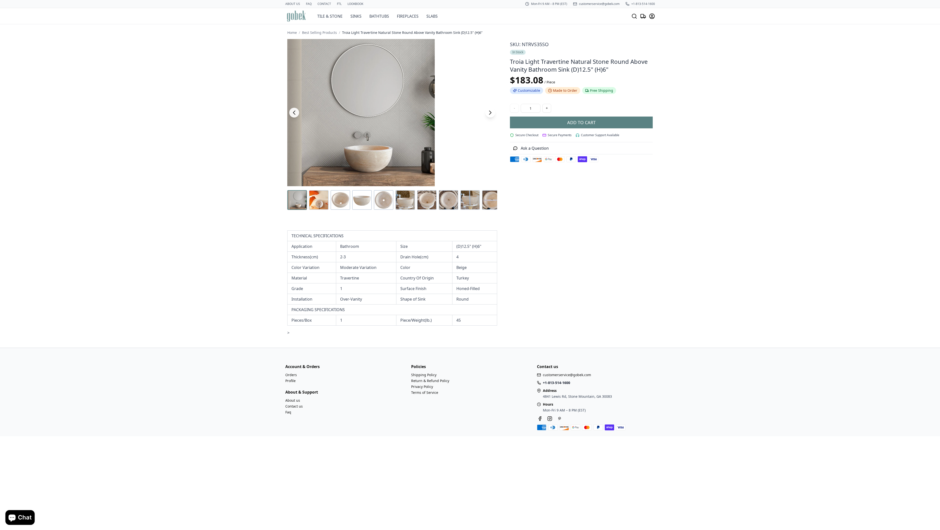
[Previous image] (294, 113)
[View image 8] (448, 200)
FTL (339, 4)
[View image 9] (470, 200)
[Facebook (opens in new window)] (540, 419)
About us (292, 4)
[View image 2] (319, 200)
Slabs (432, 16)
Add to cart (581, 122)
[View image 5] (383, 200)
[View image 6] (405, 200)
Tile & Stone (330, 16)
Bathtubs (379, 16)
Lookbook (355, 4)
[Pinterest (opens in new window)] (559, 419)
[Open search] (634, 16)
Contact (324, 4)
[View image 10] (492, 200)
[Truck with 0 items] (643, 16)
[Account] (652, 16)
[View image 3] (340, 200)
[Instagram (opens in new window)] (550, 419)
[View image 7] (427, 200)
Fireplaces (408, 16)
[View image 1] (297, 200)
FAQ (309, 4)
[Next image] (490, 113)
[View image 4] (362, 200)
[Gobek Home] (296, 16)
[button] (392, 112)
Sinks (356, 16)
